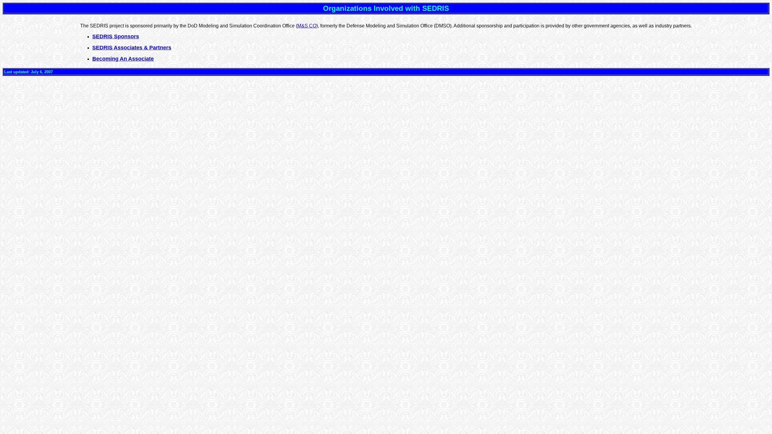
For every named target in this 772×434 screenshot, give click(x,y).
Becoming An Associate (123, 59)
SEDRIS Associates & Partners (131, 48)
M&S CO (306, 25)
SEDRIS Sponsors (115, 36)
